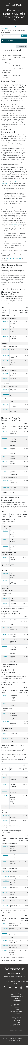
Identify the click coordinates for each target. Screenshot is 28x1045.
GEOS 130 (4, 892)
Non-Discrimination (16, 1006)
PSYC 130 (6, 405)
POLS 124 (4, 471)
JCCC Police (16, 1024)
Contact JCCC (17, 1000)
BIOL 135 (5, 321)
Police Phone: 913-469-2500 (16, 1026)
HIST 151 (5, 941)
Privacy (17, 1007)
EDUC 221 (4, 438)
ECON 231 (5, 923)
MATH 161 (4, 791)
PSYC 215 (6, 480)
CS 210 (5, 778)
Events (16, 1019)
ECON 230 (5, 928)
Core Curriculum (16, 224)
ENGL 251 (6, 360)
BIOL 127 (5, 330)
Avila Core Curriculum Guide (13, 258)
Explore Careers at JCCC (17, 1030)
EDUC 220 (4, 431)
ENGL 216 (6, 349)
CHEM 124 (6, 881)
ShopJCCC (17, 1013)
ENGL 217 (6, 356)
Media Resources (16, 1017)
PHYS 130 (6, 900)
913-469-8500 (16, 998)
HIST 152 (5, 945)
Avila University (5, 28)
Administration (17, 1020)
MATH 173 (6, 603)
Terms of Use (16, 1040)
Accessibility (16, 1004)
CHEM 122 (6, 876)
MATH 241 (4, 806)
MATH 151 (6, 389)
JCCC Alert (17, 1022)
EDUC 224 (4, 448)
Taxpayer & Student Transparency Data (14, 976)
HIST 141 (5, 378)
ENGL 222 (6, 713)
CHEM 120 (6, 871)
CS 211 (5, 784)
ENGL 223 (6, 722)
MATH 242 (6, 820)
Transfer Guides (15, 27)
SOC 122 (5, 409)
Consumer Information (16, 1011)
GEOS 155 (4, 461)
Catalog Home (5, 27)
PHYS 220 (6, 905)
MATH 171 (6, 394)
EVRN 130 (4, 887)
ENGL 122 (4, 695)
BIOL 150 (5, 336)
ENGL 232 (4, 456)
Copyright (16, 1009)
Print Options (22, 46)
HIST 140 (5, 373)
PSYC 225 (6, 487)
